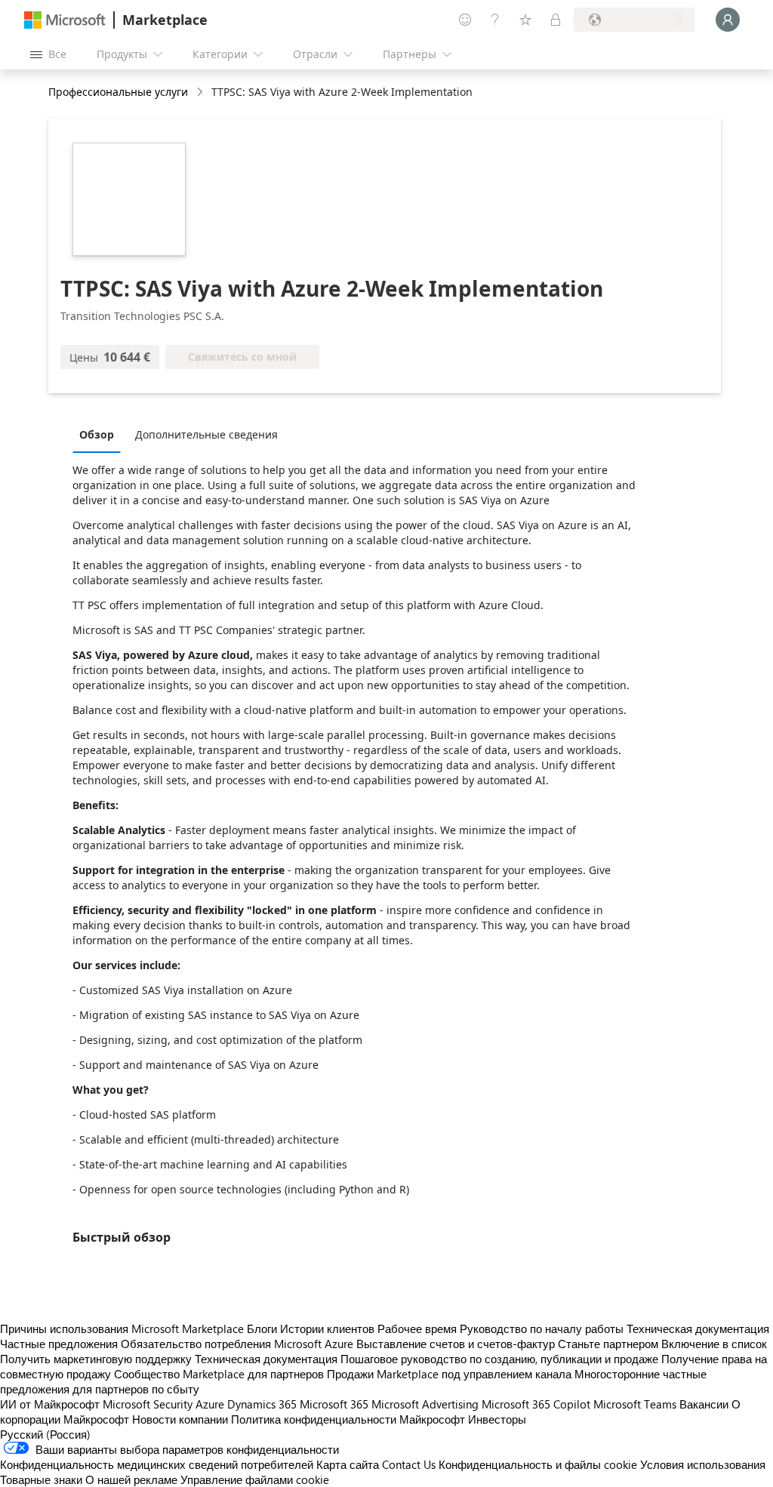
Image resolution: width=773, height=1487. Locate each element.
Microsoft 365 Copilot (536, 1404)
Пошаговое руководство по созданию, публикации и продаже (499, 1358)
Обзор (96, 434)
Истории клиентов (327, 1328)
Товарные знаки (41, 1479)
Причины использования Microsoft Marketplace (122, 1328)
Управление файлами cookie (254, 1479)
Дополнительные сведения (206, 434)
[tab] (100, 434)
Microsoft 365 (334, 1404)
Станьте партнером (608, 1343)
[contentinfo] (201, 92)
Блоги (262, 1328)
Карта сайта (347, 1464)
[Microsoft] (65, 20)
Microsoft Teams (634, 1404)
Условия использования (702, 1464)
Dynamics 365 (262, 1404)
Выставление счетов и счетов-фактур (455, 1343)
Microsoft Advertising (425, 1404)
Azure (210, 1404)
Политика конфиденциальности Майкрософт (348, 1419)
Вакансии (703, 1404)
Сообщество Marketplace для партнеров (219, 1373)
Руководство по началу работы (542, 1328)
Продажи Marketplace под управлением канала (449, 1373)
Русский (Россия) (45, 1434)
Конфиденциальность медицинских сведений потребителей (156, 1464)
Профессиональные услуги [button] (118, 92)
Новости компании (180, 1419)
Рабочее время (417, 1328)
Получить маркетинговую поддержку (96, 1358)
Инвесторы (497, 1419)
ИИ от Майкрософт (50, 1404)
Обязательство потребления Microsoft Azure (238, 1343)
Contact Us (409, 1464)
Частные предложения (59, 1343)
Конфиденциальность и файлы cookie (538, 1464)
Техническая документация (698, 1328)
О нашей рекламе (131, 1479)
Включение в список (714, 1343)
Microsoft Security (147, 1404)
